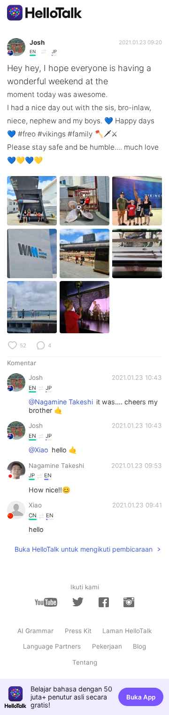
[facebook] (104, 602)
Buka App (140, 697)
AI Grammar (35, 631)
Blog (139, 646)
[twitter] (78, 602)
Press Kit (78, 631)
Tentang (84, 662)
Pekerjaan (107, 646)
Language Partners (52, 646)
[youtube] (46, 602)
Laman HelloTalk (127, 631)
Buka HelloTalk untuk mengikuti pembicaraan (84, 549)
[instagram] (128, 602)
